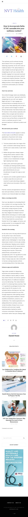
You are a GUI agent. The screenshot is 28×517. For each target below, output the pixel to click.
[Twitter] (11, 56)
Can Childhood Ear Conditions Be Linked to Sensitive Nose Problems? (14, 370)
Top (14, 513)
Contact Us (10, 502)
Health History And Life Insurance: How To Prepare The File (14, 394)
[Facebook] (7, 56)
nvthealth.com (14, 509)
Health (14, 23)
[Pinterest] (16, 56)
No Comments (19, 33)
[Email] (21, 56)
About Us (18, 502)
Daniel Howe (14, 335)
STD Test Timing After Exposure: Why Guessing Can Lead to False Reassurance (14, 420)
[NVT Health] (14, 10)
